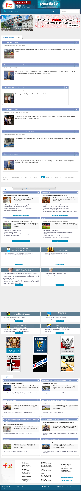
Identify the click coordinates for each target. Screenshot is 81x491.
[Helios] (40, 363)
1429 (61, 177)
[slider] (17, 23)
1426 (47, 177)
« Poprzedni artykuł (14, 177)
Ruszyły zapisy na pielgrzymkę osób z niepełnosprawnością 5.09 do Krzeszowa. (60, 212)
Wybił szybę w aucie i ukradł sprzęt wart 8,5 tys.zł (16, 205)
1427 (52, 177)
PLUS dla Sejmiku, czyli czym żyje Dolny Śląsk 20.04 (16, 329)
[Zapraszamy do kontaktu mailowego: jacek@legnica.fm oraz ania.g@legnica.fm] (57, 21)
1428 (56, 177)
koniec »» (5, 179)
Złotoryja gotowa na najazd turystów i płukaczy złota (16, 319)
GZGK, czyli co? (48, 331)
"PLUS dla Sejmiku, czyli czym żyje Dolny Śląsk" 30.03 (16, 331)
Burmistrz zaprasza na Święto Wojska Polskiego (55, 317)
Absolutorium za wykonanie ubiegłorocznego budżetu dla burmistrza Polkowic (60, 433)
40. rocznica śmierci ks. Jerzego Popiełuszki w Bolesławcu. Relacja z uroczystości (60, 451)
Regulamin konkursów (67, 477)
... (39, 177)
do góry (45, 486)
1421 (26, 177)
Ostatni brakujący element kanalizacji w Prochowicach (16, 254)
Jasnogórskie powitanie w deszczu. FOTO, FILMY (56, 253)
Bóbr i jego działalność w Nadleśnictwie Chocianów (16, 451)
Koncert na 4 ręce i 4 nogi (10, 232)
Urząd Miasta (18, 487)
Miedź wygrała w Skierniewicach (51, 230)
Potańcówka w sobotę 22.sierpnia (12, 230)
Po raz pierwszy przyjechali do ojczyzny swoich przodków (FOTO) (20, 412)
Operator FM (5, 487)
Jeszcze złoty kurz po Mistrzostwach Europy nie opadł (16, 317)
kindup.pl (71, 486)
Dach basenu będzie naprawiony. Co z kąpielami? (56, 319)
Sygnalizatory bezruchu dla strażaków (13, 210)
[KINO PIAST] (67, 363)
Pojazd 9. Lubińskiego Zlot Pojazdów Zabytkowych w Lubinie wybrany (21, 393)
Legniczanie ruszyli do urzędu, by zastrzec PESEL (16, 206)
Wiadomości (6, 37)
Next (35, 23)
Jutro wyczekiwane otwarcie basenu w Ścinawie (55, 393)
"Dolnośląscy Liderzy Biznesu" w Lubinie (53, 412)
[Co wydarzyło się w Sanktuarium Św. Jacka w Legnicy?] (13, 345)
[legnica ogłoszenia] (40, 344)
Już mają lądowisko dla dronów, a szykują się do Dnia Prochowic (18, 253)
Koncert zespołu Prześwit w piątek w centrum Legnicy (17, 234)
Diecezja (11, 487)
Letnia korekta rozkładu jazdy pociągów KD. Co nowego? (18, 433)
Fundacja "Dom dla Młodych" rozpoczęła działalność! (56, 206)
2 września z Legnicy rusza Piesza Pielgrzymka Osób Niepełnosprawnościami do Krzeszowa (56, 209)
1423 (35, 177)
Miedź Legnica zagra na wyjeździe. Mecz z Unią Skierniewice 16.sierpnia (58, 232)
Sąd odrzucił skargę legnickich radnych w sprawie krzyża (18, 208)
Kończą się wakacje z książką (11, 235)
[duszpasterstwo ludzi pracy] (13, 363)
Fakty (12, 37)
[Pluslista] (49, 4)
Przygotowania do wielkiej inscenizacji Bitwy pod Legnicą (57, 329)
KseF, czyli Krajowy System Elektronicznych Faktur (56, 275)
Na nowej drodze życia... (50, 254)
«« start (5, 177)
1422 (31, 177)
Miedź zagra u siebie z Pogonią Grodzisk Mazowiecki (56, 237)
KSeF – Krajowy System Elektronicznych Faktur (55, 273)
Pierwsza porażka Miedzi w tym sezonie (53, 235)
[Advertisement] (40, 299)
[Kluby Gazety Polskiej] (67, 344)
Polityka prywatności (66, 480)
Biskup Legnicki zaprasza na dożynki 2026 (53, 205)
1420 (22, 177)
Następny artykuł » (69, 177)
